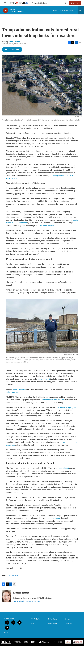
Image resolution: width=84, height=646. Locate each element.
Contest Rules (52, 619)
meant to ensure (53, 518)
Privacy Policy (52, 623)
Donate (76, 3)
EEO (32, 623)
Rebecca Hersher (14, 42)
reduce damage (12, 392)
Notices (67, 619)
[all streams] (81, 10)
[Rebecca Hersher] (6, 596)
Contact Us (68, 623)
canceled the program (67, 407)
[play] (5, 10)
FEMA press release (46, 225)
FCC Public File (35, 619)
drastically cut (63, 468)
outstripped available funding (52, 400)
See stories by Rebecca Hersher (26, 601)
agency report (44, 379)
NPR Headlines (14, 575)
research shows (19, 389)
